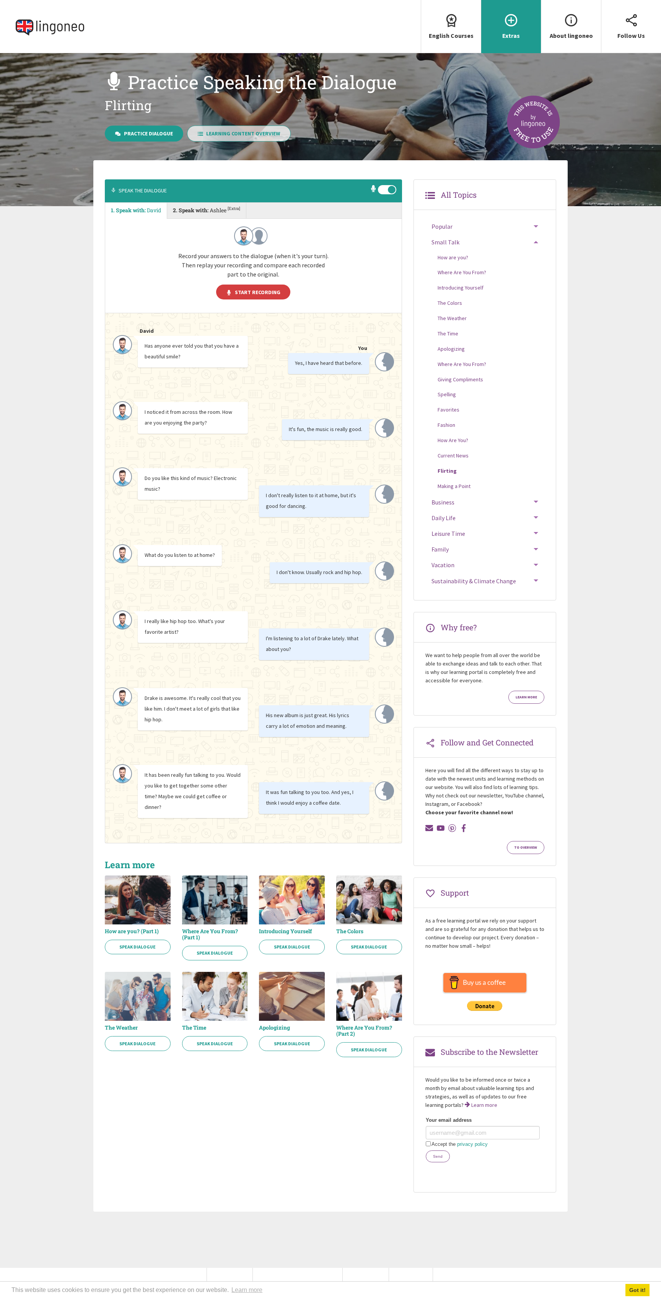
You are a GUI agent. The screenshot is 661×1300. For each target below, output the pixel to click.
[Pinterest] (452, 828)
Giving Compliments (460, 379)
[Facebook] (463, 828)
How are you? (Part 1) (132, 931)
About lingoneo (571, 35)
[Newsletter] (429, 828)
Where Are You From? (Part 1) (210, 934)
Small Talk (445, 242)
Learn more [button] (246, 1290)
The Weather (121, 1028)
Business (442, 502)
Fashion (446, 424)
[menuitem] (451, 26)
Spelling (447, 394)
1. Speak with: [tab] (136, 210)
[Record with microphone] (374, 189)
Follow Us (631, 35)
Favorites (448, 409)
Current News (453, 455)
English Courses (451, 35)
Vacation (442, 565)
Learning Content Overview (243, 133)
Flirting (447, 470)
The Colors (349, 931)
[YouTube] (440, 828)
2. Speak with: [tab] (206, 209)
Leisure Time (448, 533)
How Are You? (453, 440)
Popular (442, 226)
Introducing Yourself (285, 931)
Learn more (526, 697)
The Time (194, 1028)
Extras (511, 35)
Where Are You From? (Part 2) (364, 1031)
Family (440, 549)
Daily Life (443, 518)
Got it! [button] (637, 1290)
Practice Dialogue (148, 133)
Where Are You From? (462, 272)
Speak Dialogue (137, 947)
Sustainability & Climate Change (473, 581)
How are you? (453, 257)
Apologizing (274, 1028)
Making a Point (454, 486)
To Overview (525, 847)
